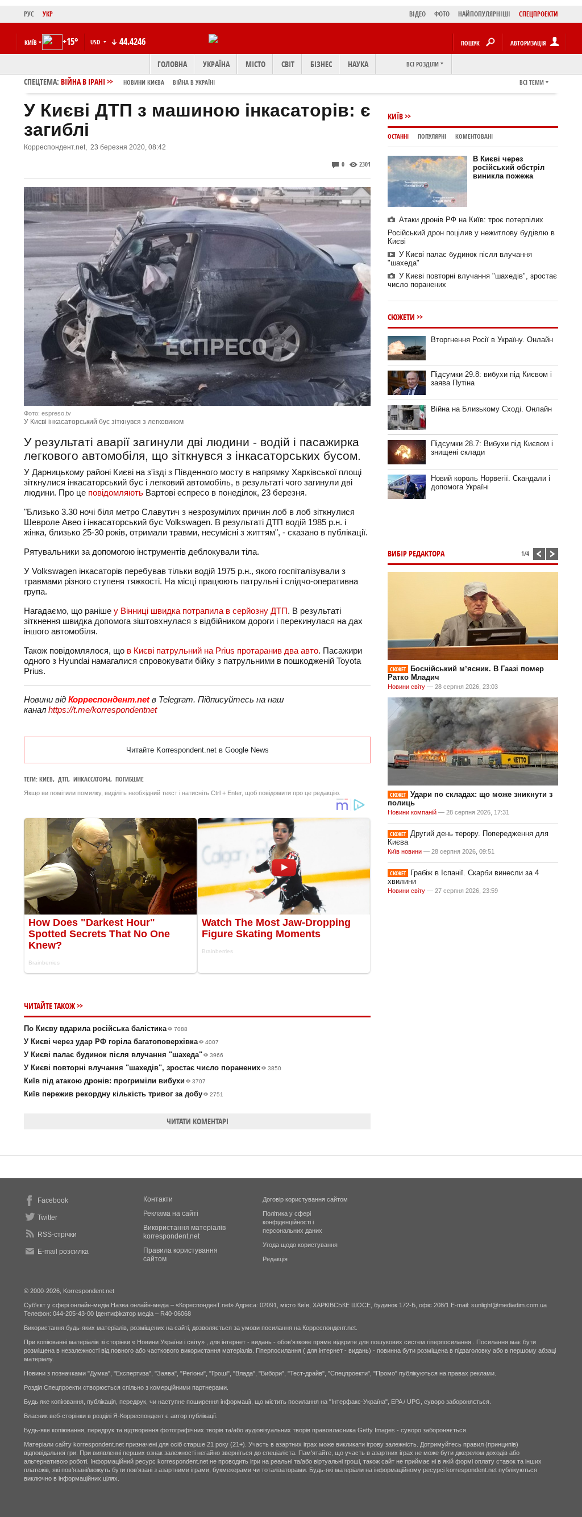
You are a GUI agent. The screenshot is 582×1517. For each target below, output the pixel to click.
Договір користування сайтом (305, 1199)
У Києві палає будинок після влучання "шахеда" (123, 1054)
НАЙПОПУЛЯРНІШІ (484, 14)
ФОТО (442, 14)
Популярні (432, 136)
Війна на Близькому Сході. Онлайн (491, 409)
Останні (398, 136)
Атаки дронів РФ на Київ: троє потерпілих (471, 219)
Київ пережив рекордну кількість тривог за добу (123, 1094)
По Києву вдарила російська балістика (106, 1028)
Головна (172, 64)
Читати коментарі (197, 1121)
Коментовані (474, 136)
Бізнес (321, 64)
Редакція (275, 1259)
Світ (287, 64)
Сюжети (401, 316)
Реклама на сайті (170, 1213)
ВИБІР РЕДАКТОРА (416, 553)
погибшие (129, 779)
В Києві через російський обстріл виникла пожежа (508, 167)
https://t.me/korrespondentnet (102, 709)
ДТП (63, 779)
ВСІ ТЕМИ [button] (531, 82)
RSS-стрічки (57, 1234)
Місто (255, 64)
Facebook (53, 1200)
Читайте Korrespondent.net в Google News (197, 750)
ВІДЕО (417, 14)
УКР (48, 14)
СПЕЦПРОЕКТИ (538, 14)
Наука (358, 64)
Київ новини (405, 851)
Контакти (158, 1199)
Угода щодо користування (300, 1244)
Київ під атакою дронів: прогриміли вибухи (115, 1081)
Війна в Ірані (138, 81)
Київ (395, 116)
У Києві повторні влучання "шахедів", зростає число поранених (152, 1067)
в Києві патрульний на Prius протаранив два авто (222, 650)
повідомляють (115, 492)
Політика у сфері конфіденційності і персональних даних (292, 1222)
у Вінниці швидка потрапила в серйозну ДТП (201, 611)
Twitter (47, 1217)
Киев (46, 779)
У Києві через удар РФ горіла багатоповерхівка (121, 1041)
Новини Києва (143, 82)
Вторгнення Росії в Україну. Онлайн (492, 339)
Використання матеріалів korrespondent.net (184, 1232)
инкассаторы (91, 779)
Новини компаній (412, 812)
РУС (29, 14)
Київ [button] (30, 42)
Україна (216, 64)
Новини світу (406, 686)
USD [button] (96, 42)
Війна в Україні (194, 82)
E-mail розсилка (63, 1252)
